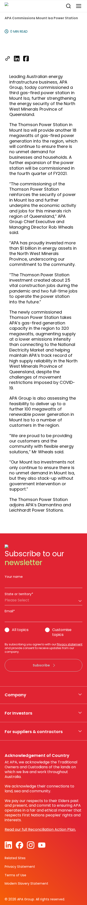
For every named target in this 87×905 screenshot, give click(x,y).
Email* (10, 611)
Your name (14, 576)
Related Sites (15, 858)
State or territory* (19, 594)
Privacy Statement (20, 866)
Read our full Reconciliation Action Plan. (40, 829)
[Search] (68, 6)
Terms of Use (15, 875)
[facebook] (26, 59)
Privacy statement (69, 644)
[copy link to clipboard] (7, 59)
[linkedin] (16, 59)
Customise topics (61, 632)
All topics (20, 630)
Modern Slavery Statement (26, 883)
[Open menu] (78, 6)
